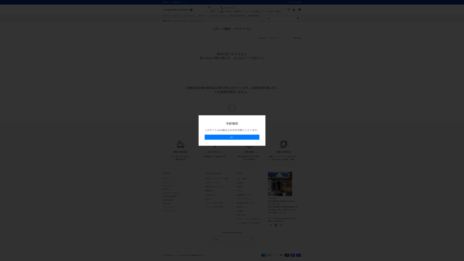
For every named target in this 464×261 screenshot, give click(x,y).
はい (232, 137)
